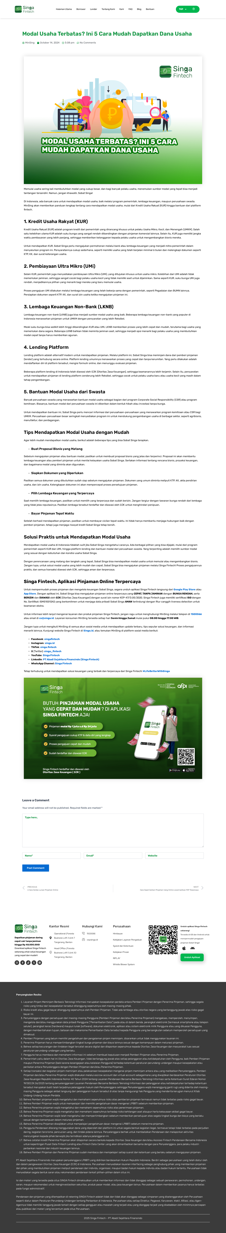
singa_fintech (52, 651)
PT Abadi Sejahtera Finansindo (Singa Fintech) (71, 659)
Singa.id (88, 630)
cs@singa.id (46, 618)
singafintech (52, 639)
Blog (139, 9)
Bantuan (150, 9)
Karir (121, 9)
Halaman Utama (64, 9)
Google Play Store (185, 589)
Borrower (80, 9)
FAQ (130, 9)
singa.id (50, 643)
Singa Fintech (51, 655)
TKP (181, 9)
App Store (30, 593)
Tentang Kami (108, 9)
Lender (93, 9)
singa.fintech (48, 647)
